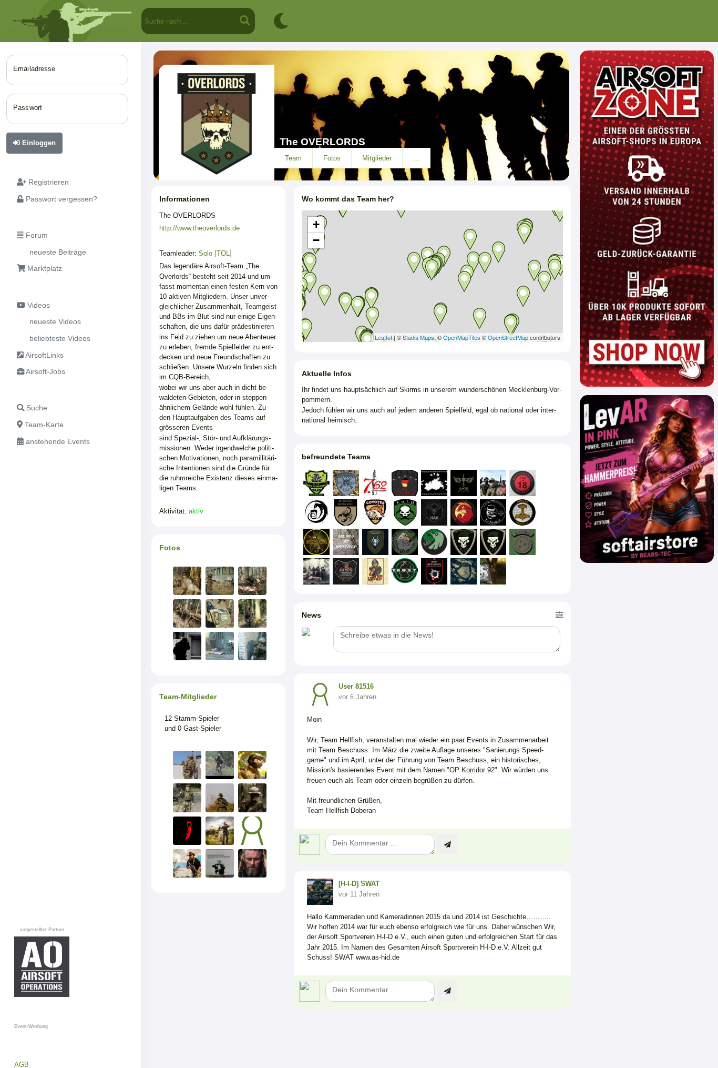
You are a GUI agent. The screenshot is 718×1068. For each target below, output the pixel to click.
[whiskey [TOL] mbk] (220, 831)
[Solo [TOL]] (252, 797)
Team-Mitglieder (188, 696)
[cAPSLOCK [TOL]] (187, 797)
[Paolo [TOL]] (220, 863)
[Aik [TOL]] (252, 831)
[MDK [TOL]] (220, 797)
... (416, 158)
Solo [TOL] (215, 253)
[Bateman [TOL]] (187, 765)
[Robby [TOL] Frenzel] (220, 765)
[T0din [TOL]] (252, 765)
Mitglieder (377, 158)
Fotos (332, 158)
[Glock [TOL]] (187, 831)
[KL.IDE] (252, 863)
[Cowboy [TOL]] (187, 863)
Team (293, 158)
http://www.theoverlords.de (199, 228)
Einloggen (38, 143)
